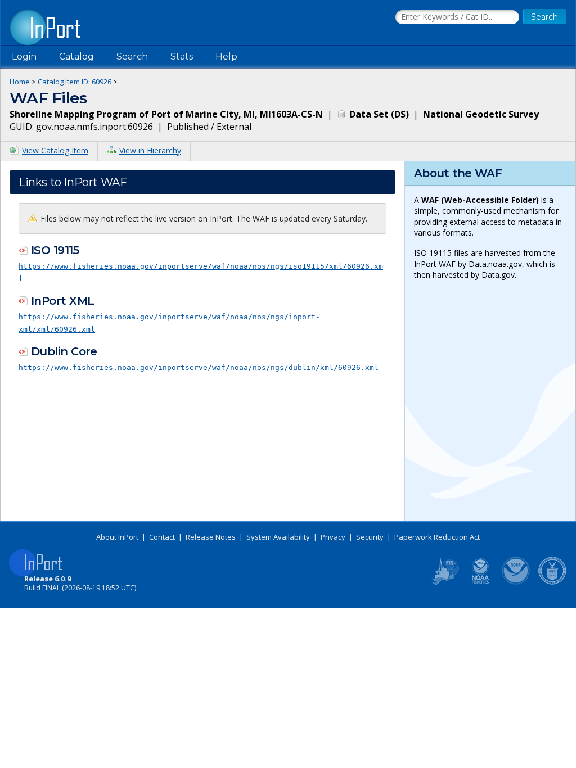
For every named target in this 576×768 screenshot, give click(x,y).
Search (132, 56)
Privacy (333, 537)
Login (24, 56)
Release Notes (211, 537)
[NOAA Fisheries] (480, 582)
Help (226, 56)
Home (20, 81)
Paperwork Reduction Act (437, 537)
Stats (181, 56)
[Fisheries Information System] (444, 582)
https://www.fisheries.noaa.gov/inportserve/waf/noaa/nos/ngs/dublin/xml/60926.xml (199, 367)
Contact (162, 537)
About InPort (117, 537)
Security (370, 537)
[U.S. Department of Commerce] (552, 582)
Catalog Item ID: (74, 81)
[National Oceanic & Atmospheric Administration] (516, 582)
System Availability (278, 537)
